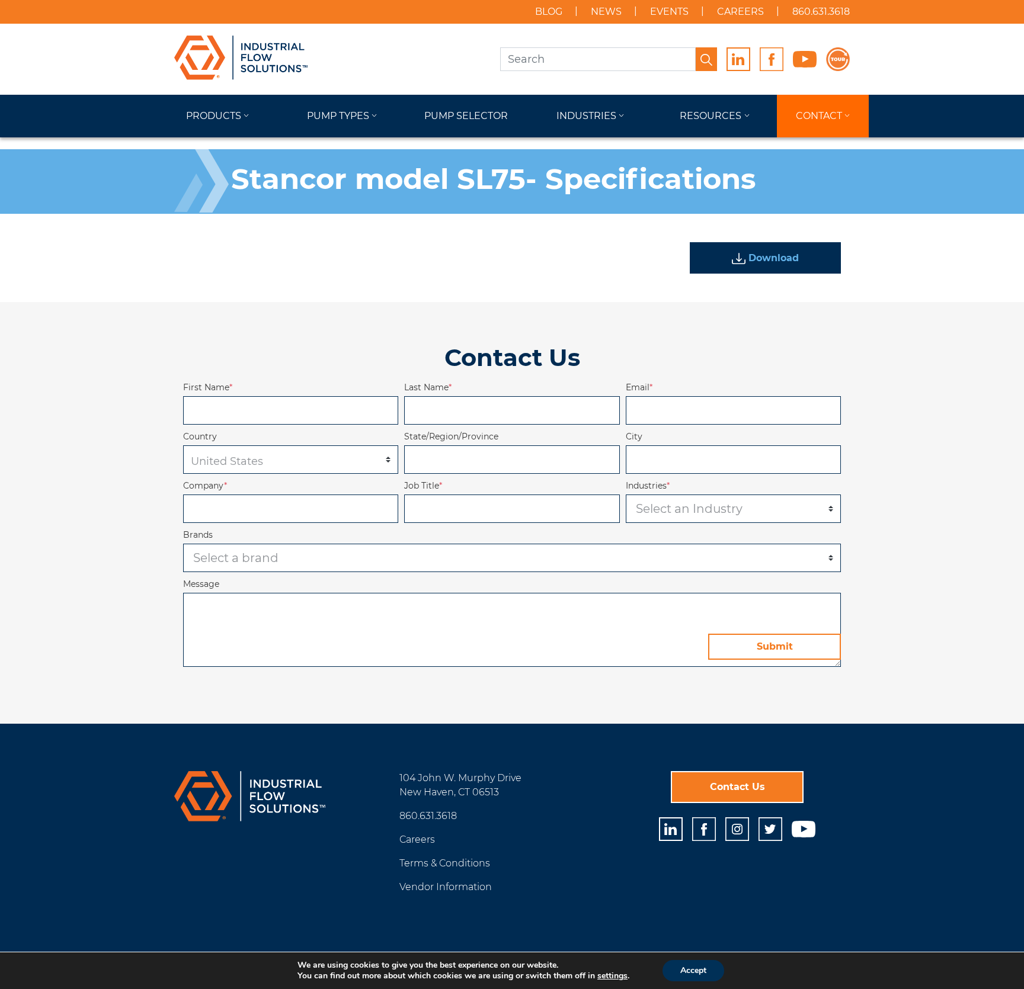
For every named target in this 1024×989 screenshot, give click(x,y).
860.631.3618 (821, 11)
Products (213, 115)
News (606, 11)
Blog (548, 11)
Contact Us (737, 786)
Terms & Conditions (444, 863)
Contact (819, 115)
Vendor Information (445, 886)
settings (612, 976)
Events (669, 11)
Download (772, 258)
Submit (775, 646)
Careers (740, 11)
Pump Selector (466, 115)
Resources (710, 115)
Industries (586, 115)
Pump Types (338, 115)
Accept (693, 970)
